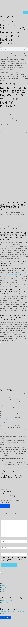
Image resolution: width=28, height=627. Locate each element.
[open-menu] (25, 12)
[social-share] (14, 479)
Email (3, 547)
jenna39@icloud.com (8, 419)
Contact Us (5, 506)
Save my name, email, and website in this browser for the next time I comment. (14, 559)
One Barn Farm (4, 114)
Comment (4, 521)
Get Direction (5, 617)
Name (3, 541)
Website (4, 553)
